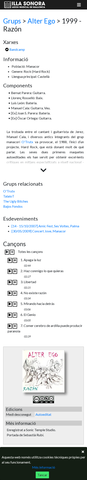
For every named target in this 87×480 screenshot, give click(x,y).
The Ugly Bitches (15, 201)
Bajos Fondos (13, 206)
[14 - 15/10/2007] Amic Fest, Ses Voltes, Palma (45, 226)
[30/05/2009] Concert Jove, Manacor (39, 231)
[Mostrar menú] (79, 4)
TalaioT (8, 196)
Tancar (42, 475)
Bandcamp (17, 49)
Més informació (43, 467)
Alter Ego (41, 21)
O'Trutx (27, 142)
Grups (12, 21)
